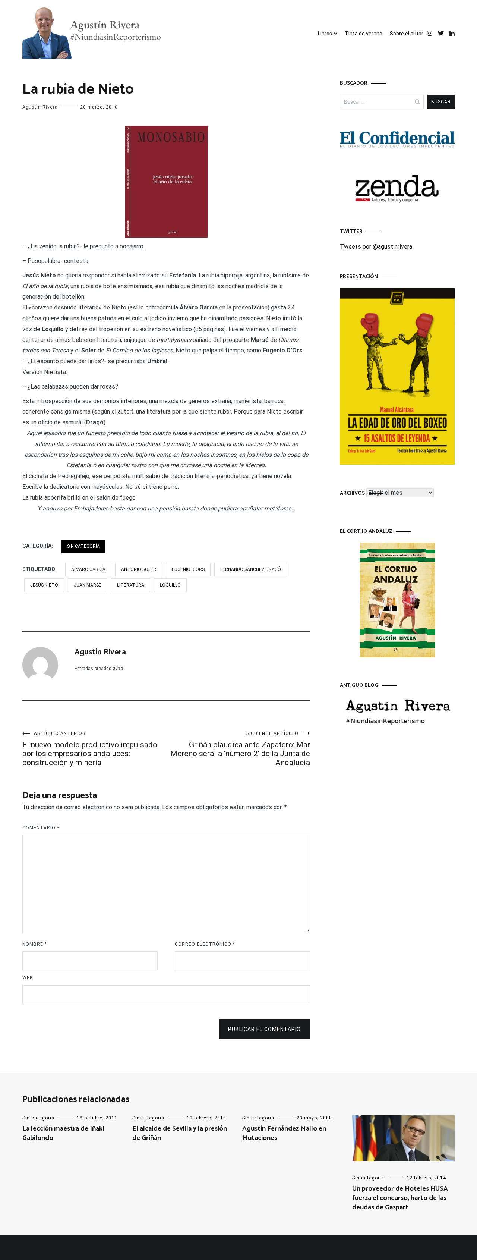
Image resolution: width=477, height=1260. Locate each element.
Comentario (40, 827)
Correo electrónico (205, 944)
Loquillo (170, 585)
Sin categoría (83, 546)
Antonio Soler (138, 569)
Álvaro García (88, 569)
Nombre (34, 944)
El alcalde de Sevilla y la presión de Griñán (179, 1133)
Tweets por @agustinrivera (376, 246)
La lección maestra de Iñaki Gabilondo (63, 1133)
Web (27, 977)
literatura (130, 585)
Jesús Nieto (44, 585)
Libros (325, 34)
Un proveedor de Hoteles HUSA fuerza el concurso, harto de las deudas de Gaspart (400, 1198)
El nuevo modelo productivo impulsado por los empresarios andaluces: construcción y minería (89, 749)
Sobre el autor (406, 34)
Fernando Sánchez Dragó (250, 569)
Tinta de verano (363, 34)
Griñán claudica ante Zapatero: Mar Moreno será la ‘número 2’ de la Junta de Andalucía (240, 749)
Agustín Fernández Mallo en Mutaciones (284, 1133)
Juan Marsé (87, 585)
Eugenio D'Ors (188, 569)
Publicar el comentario (264, 1029)
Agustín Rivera (40, 107)
